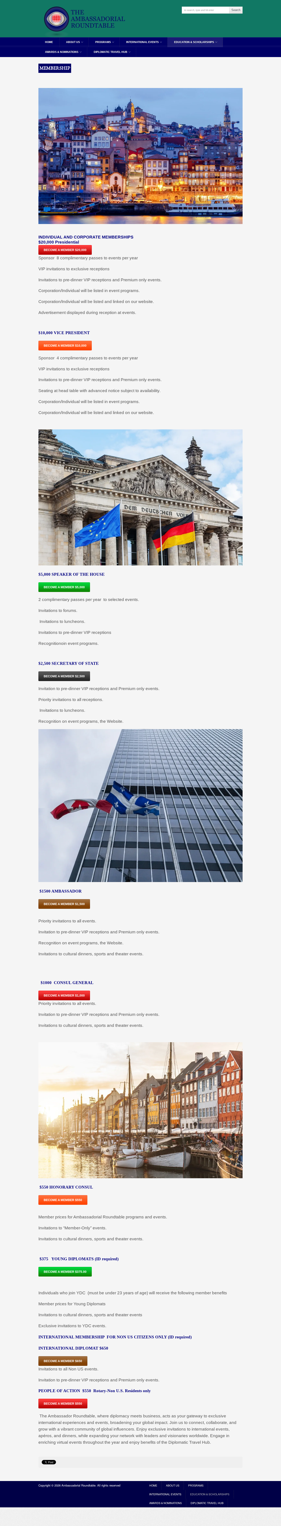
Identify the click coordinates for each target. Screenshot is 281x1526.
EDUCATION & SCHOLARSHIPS (191, 44)
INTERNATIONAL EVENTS (139, 44)
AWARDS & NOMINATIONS (58, 53)
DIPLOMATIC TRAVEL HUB (107, 53)
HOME (49, 42)
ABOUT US (69, 44)
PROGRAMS (100, 44)
